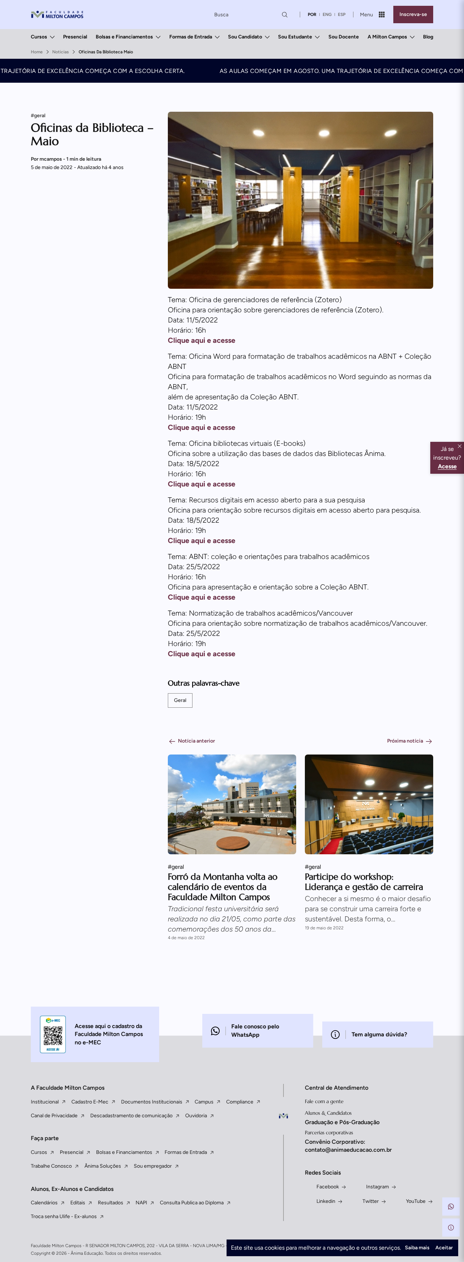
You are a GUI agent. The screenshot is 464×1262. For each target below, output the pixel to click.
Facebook (327, 1187)
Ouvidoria (196, 1116)
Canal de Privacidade (54, 1116)
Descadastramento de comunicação (131, 1116)
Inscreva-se (413, 14)
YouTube (416, 1201)
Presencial (75, 37)
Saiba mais (417, 1248)
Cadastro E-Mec (89, 1102)
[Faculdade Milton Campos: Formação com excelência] (57, 14)
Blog (428, 37)
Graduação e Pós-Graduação (342, 1122)
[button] (451, 1206)
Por (66, 159)
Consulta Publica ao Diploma (192, 1203)
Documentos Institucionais (151, 1102)
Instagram (377, 1187)
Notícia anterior (196, 741)
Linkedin (325, 1201)
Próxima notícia (405, 741)
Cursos (39, 37)
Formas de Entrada (190, 37)
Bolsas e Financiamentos (124, 37)
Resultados (110, 1203)
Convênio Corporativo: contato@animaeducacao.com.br (348, 1145)
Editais (77, 1203)
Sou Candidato (245, 37)
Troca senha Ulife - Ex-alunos (64, 1216)
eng (327, 14)
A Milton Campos (387, 37)
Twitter (370, 1201)
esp (341, 14)
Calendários (44, 1203)
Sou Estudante (295, 37)
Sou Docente (343, 37)
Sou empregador (153, 1166)
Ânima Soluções (102, 1166)
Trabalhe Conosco (51, 1166)
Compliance (239, 1102)
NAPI (141, 1203)
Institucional (45, 1102)
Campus (204, 1102)
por (312, 14)
